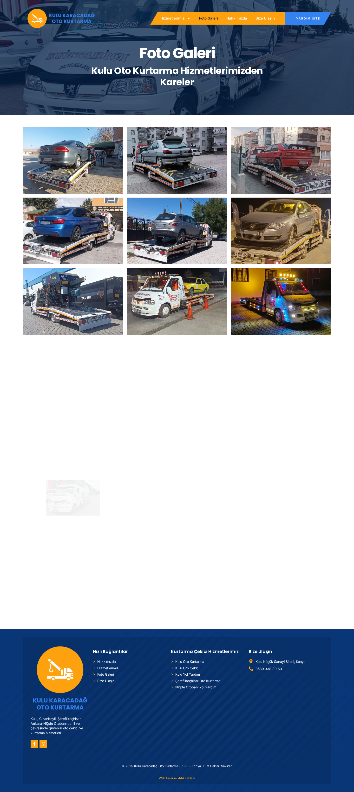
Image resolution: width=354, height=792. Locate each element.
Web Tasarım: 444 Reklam (177, 778)
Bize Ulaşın (265, 18)
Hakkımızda (236, 18)
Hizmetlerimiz (172, 18)
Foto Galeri (208, 18)
